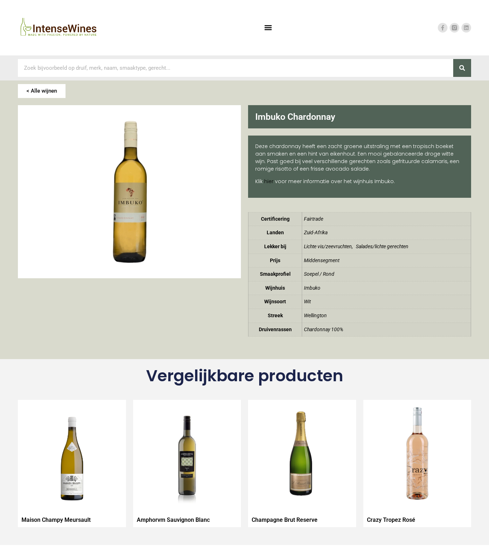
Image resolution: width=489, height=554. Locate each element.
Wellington (315, 316)
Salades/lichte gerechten (382, 247)
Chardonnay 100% (323, 330)
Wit (307, 302)
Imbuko (312, 288)
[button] (268, 28)
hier (268, 181)
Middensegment (321, 261)
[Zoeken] (462, 68)
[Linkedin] (466, 28)
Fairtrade (313, 219)
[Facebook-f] (442, 28)
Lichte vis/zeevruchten (328, 247)
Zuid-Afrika (316, 233)
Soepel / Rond (319, 274)
